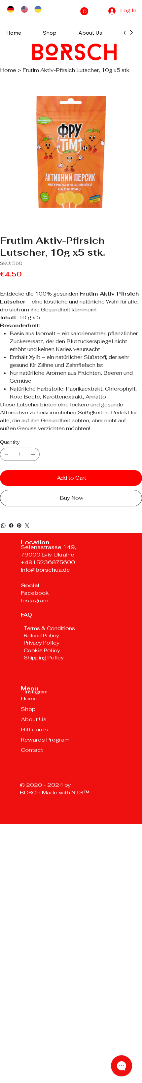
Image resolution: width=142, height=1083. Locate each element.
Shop (28, 709)
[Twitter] (27, 525)
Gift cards (34, 729)
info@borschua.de (45, 569)
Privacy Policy (41, 642)
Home (29, 698)
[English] (24, 9)
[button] (84, 11)
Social (30, 585)
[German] (10, 9)
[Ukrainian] (38, 9)
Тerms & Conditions (49, 628)
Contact (32, 749)
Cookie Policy (42, 650)
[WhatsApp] (3, 525)
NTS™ (80, 792)
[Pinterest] (19, 525)
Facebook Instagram (35, 596)
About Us (34, 719)
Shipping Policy (44, 657)
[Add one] (33, 454)
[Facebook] (11, 525)
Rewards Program (45, 739)
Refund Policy (41, 635)
